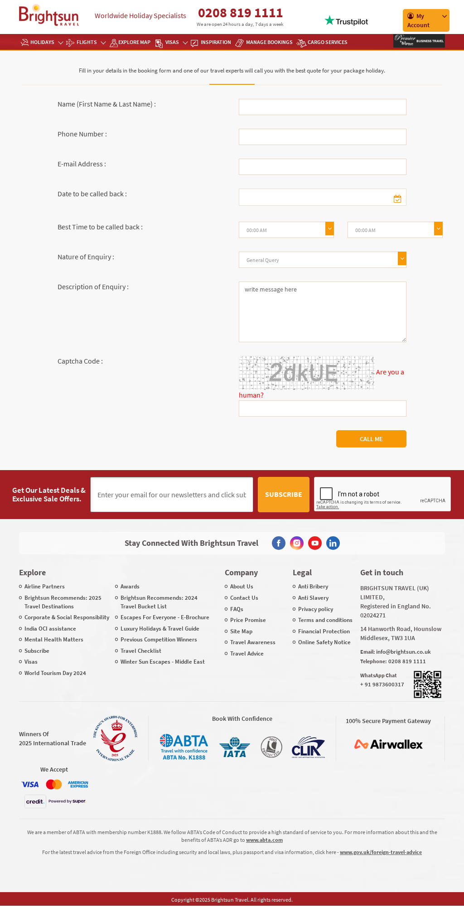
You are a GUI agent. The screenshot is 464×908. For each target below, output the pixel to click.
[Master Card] (54, 784)
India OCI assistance (50, 628)
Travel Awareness (253, 642)
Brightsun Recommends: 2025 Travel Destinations (63, 602)
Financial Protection (324, 631)
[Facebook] (278, 543)
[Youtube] (315, 543)
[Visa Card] (30, 784)
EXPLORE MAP (134, 42)
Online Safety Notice (324, 642)
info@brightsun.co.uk (403, 652)
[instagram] (297, 543)
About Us (241, 586)
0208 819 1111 (240, 12)
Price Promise (248, 620)
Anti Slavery (313, 598)
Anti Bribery (313, 586)
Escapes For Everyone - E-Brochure (165, 617)
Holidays (42, 42)
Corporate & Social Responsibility (66, 617)
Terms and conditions (325, 620)
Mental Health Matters (53, 639)
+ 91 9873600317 (382, 684)
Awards (130, 586)
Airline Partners (44, 586)
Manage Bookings (269, 42)
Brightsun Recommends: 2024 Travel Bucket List (159, 602)
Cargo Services (328, 42)
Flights (87, 42)
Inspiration (216, 42)
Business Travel (430, 41)
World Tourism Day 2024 (55, 673)
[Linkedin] (333, 543)
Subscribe (283, 494)
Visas (172, 42)
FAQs (236, 609)
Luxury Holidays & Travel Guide (160, 628)
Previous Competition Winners (159, 639)
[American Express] (78, 784)
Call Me (371, 439)
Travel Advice (247, 653)
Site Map (241, 631)
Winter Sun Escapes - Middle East (163, 661)
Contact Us (244, 598)
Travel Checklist (141, 651)
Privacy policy (315, 609)
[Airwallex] (388, 744)
